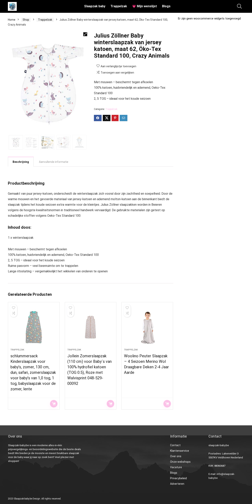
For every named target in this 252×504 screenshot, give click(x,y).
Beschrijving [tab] (21, 161)
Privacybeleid (178, 478)
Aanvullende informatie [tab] (53, 161)
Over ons (175, 456)
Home (11, 19)
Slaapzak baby (94, 6)
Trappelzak (118, 6)
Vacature (176, 467)
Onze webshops (180, 461)
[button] (85, 34)
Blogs (166, 6)
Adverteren (177, 483)
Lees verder (53, 403)
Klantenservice (179, 450)
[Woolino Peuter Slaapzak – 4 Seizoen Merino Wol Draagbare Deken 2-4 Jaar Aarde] (147, 327)
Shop (26, 19)
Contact (175, 445)
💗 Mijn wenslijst (144, 6)
